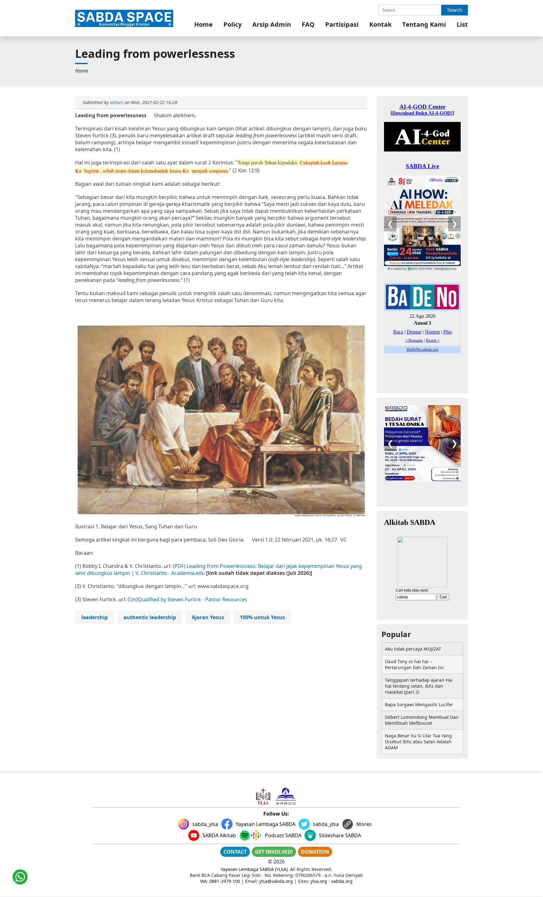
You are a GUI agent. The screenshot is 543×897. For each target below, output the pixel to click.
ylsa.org (318, 881)
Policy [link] (232, 24)
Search (454, 10)
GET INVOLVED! (274, 851)
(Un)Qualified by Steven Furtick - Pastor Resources (187, 599)
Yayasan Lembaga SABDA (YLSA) (254, 869)
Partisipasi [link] (342, 24)
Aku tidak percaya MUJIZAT (413, 649)
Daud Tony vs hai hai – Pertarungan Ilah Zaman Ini (414, 664)
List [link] (462, 24)
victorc (116, 102)
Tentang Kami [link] (424, 24)
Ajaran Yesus (208, 617)
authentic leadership (149, 617)
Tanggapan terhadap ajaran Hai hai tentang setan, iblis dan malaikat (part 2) (418, 686)
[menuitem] (203, 24)
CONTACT (235, 851)
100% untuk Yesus (262, 617)
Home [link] (203, 24)
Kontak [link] (380, 24)
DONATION (315, 851)
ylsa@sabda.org (276, 881)
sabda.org (342, 881)
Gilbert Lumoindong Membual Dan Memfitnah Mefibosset (421, 720)
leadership (94, 617)
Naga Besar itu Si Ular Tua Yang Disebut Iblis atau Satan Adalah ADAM (418, 742)
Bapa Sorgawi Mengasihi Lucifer (419, 704)
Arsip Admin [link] (271, 24)
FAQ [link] (308, 24)
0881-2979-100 (224, 881)
